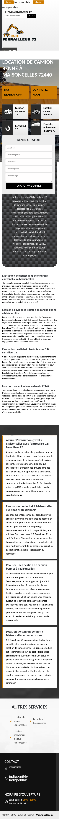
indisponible (18, 2)
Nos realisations (13, 92)
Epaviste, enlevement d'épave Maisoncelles (20, 737)
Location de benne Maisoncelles (20, 721)
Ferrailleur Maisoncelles (39, 721)
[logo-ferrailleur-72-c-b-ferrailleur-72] (19, 32)
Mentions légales (44, 815)
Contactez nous (40, 92)
